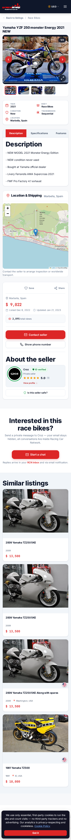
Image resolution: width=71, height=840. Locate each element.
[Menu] (65, 6)
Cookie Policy (42, 826)
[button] (35, 232)
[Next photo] (62, 59)
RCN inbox (33, 462)
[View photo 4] (50, 90)
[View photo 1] (10, 90)
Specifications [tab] (39, 133)
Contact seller (38, 335)
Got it (35, 832)
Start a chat (38, 454)
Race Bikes (34, 17)
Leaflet (53, 268)
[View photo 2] (23, 90)
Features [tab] (61, 133)
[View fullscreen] (62, 78)
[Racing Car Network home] (11, 6)
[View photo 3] (37, 90)
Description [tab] (16, 133)
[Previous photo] (8, 59)
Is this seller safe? (37, 392)
